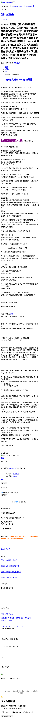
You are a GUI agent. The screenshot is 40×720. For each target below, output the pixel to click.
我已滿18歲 (5, 716)
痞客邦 (11, 468)
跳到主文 (4, 19)
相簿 (6, 67)
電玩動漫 (17, 63)
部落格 (7, 69)
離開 (11, 716)
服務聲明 (20, 693)
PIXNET (9, 691)
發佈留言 (4, 495)
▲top (2, 479)
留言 (15, 468)
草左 (2, 458)
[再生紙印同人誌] (7, 614)
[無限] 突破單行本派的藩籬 (18, 79)
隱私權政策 (34, 691)
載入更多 (4, 483)
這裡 (11, 314)
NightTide (7, 14)
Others (15, 476)
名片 (6, 71)
